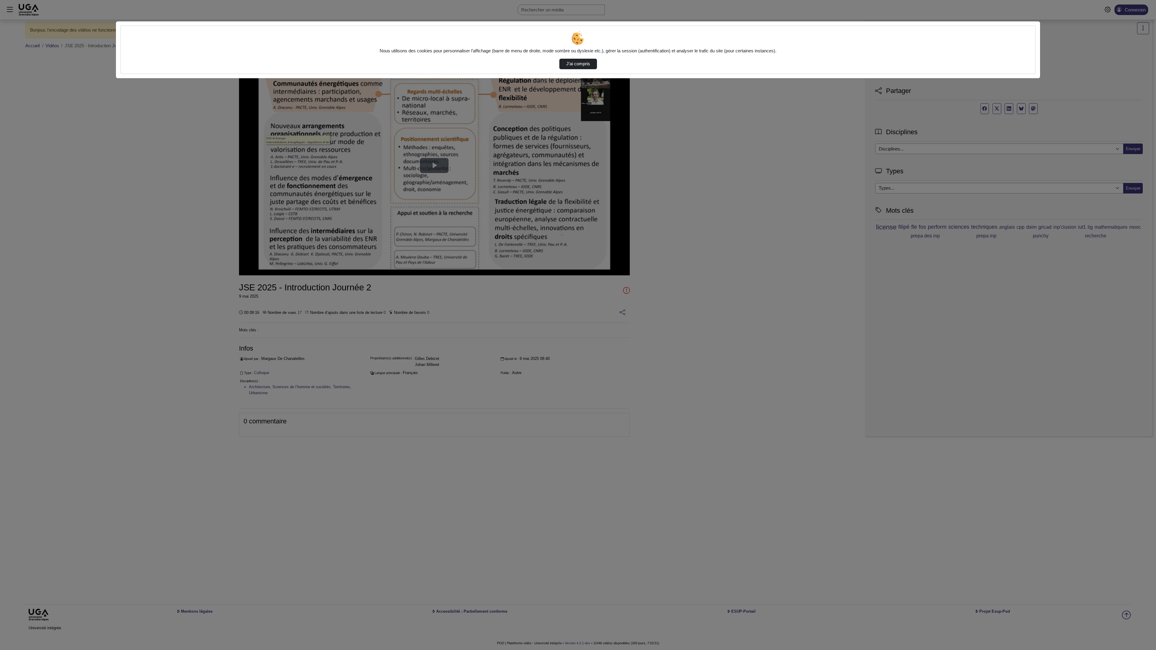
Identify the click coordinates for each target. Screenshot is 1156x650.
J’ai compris (578, 63)
